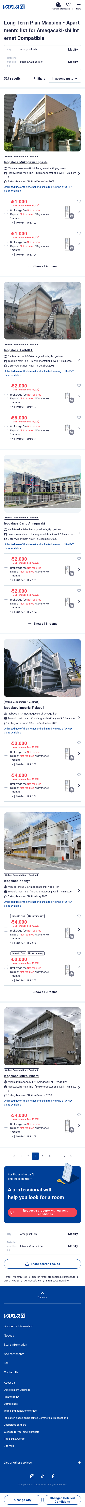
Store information (15, 1344)
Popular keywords (14, 1438)
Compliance (11, 1403)
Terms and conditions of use (20, 1410)
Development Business (17, 1389)
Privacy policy (11, 1396)
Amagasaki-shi (33, 1280)
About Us (9, 1382)
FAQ (6, 1363)
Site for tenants (14, 1354)
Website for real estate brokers (21, 1431)
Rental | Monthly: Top (15, 1276)
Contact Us (11, 1372)
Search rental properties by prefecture (53, 1276)
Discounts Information (18, 1326)
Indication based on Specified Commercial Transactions (36, 1417)
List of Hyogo (12, 1280)
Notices (9, 1335)
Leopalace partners (15, 1424)
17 (63, 1156)
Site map (9, 1445)
